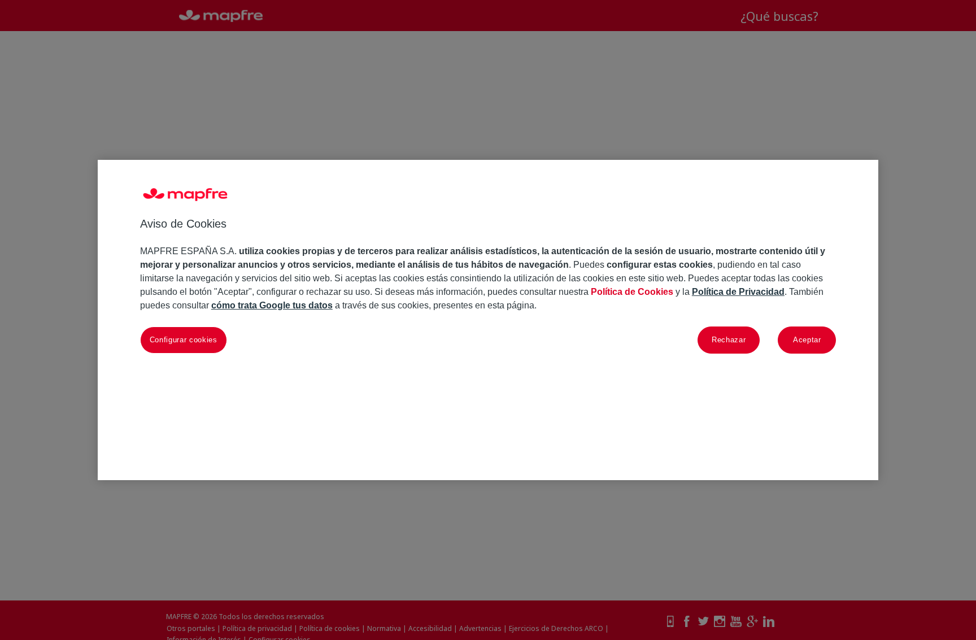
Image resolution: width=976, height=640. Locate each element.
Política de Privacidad (738, 292)
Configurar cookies (183, 340)
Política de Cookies (632, 292)
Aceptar (807, 340)
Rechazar (729, 340)
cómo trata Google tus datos (272, 305)
